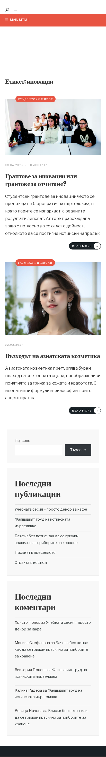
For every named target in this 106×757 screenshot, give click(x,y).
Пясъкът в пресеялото (35, 552)
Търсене (22, 440)
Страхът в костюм (31, 562)
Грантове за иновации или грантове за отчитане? (41, 180)
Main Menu (19, 20)
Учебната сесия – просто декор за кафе (51, 509)
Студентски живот (35, 99)
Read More (85, 245)
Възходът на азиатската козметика (52, 355)
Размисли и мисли (35, 262)
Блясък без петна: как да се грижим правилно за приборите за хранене (51, 649)
